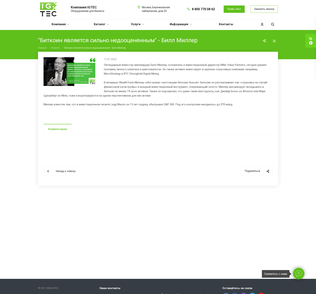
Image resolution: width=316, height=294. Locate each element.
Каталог (100, 24)
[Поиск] (272, 24)
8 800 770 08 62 (203, 9)
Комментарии (57, 129)
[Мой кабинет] (262, 24)
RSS (274, 41)
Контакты (226, 24)
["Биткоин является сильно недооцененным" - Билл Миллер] (71, 59)
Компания (59, 24)
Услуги (136, 24)
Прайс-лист (234, 8)
